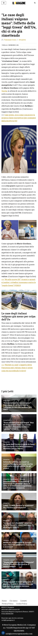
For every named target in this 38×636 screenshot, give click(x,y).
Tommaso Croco (10, 40)
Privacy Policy (7, 603)
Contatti (23, 601)
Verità (4, 91)
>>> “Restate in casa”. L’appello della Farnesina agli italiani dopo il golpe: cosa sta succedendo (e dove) (17, 368)
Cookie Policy (21, 603)
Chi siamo (13, 601)
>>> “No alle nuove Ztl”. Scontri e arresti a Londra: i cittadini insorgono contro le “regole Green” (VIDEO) (18, 282)
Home (4, 601)
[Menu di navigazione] (3, 2)
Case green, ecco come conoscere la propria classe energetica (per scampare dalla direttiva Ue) (18, 118)
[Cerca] (35, 3)
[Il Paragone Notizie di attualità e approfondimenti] (19, 2)
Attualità (22, 40)
